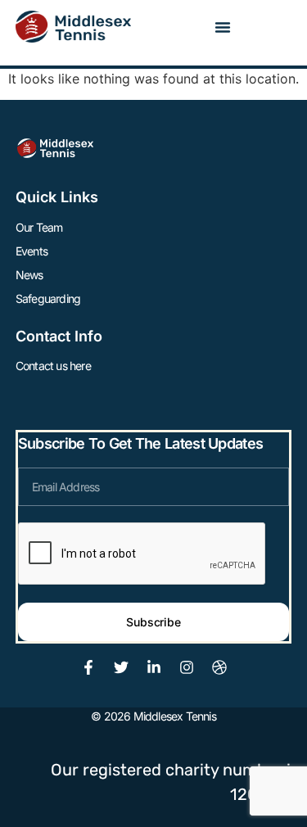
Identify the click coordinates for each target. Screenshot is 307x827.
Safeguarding (48, 298)
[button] (222, 27)
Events (31, 251)
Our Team (39, 227)
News (29, 275)
